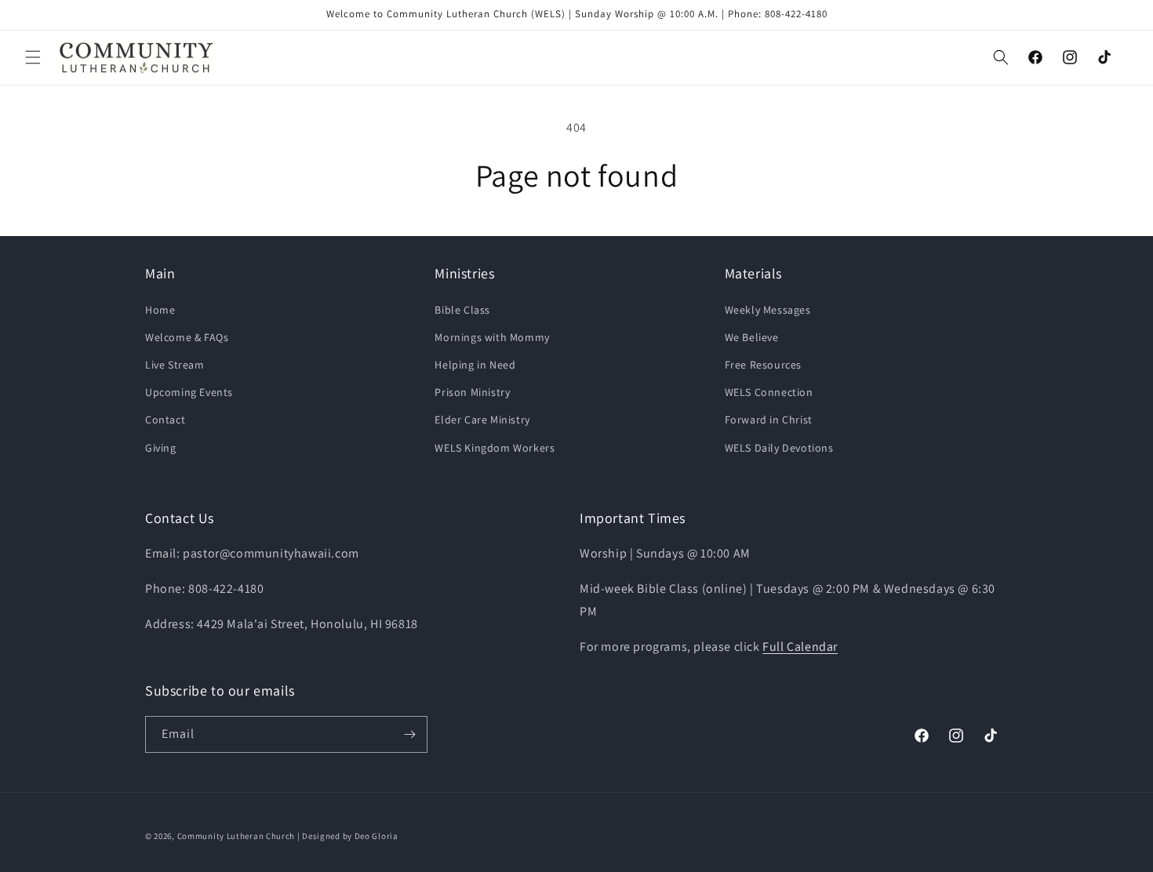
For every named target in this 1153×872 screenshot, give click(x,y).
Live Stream (175, 365)
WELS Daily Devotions (779, 448)
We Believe (752, 337)
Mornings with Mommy (492, 337)
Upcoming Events (189, 392)
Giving (160, 448)
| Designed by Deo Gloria (347, 835)
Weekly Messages (768, 310)
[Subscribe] (409, 734)
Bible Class (462, 310)
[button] (33, 57)
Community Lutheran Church (236, 835)
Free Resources (763, 365)
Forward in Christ (769, 419)
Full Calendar (800, 646)
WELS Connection (769, 392)
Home (160, 310)
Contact (165, 419)
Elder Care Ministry (482, 419)
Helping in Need (475, 365)
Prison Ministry (472, 392)
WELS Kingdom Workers (495, 448)
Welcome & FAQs (186, 337)
